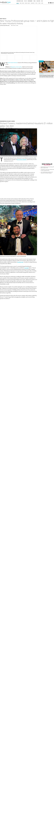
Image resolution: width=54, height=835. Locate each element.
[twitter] (50, 2)
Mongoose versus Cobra (16, 66)
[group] (3, 57)
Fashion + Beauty (27, 3)
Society (17, 3)
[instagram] (51, 2)
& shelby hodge (7, 25)
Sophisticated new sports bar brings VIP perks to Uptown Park (47, 167)
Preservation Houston (13, 62)
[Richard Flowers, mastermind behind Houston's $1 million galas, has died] (18, 142)
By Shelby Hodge (2, 25)
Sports (36, 3)
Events (39, 3)
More (42, 3)
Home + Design (22, 3)
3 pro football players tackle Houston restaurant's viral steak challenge (47, 172)
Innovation (32, 3)
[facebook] (48, 2)
